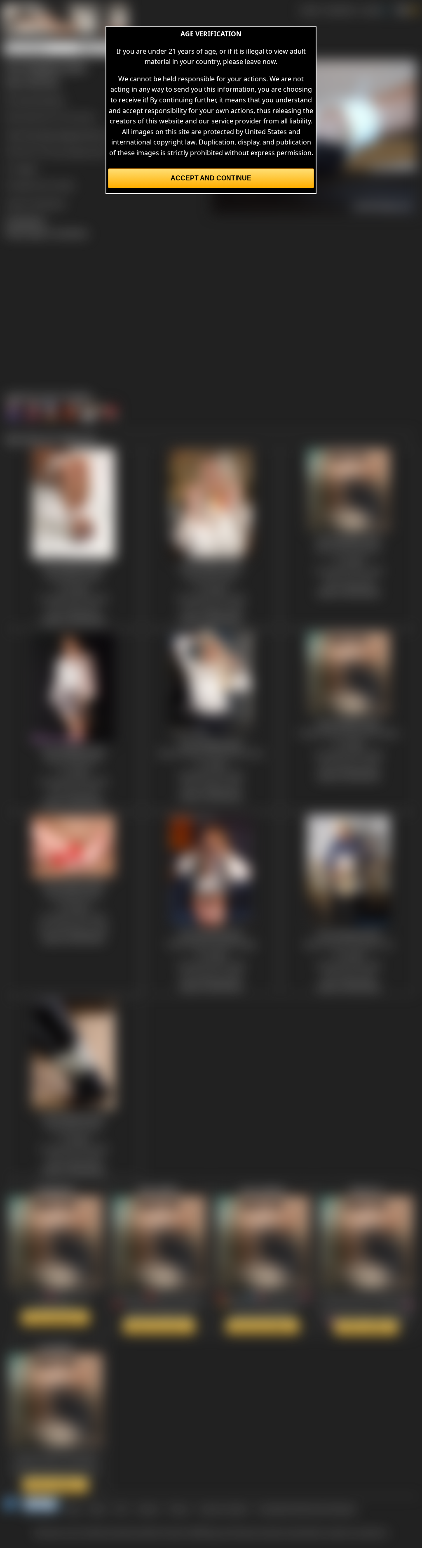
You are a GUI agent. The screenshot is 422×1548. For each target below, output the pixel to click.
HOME (310, 9)
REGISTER (340, 9)
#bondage (39, 134)
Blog (73, 1508)
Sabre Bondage (40, 99)
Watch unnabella (55, 1485)
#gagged (71, 134)
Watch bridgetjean (55, 1317)
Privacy (179, 1508)
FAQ (121, 1508)
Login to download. (35, 203)
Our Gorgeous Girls (77, 151)
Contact (148, 1508)
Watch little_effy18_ (159, 1326)
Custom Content (223, 1508)
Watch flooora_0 (366, 1327)
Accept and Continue (211, 178)
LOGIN (371, 9)
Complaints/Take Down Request (306, 1508)
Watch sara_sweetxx (262, 1326)
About (97, 1508)
